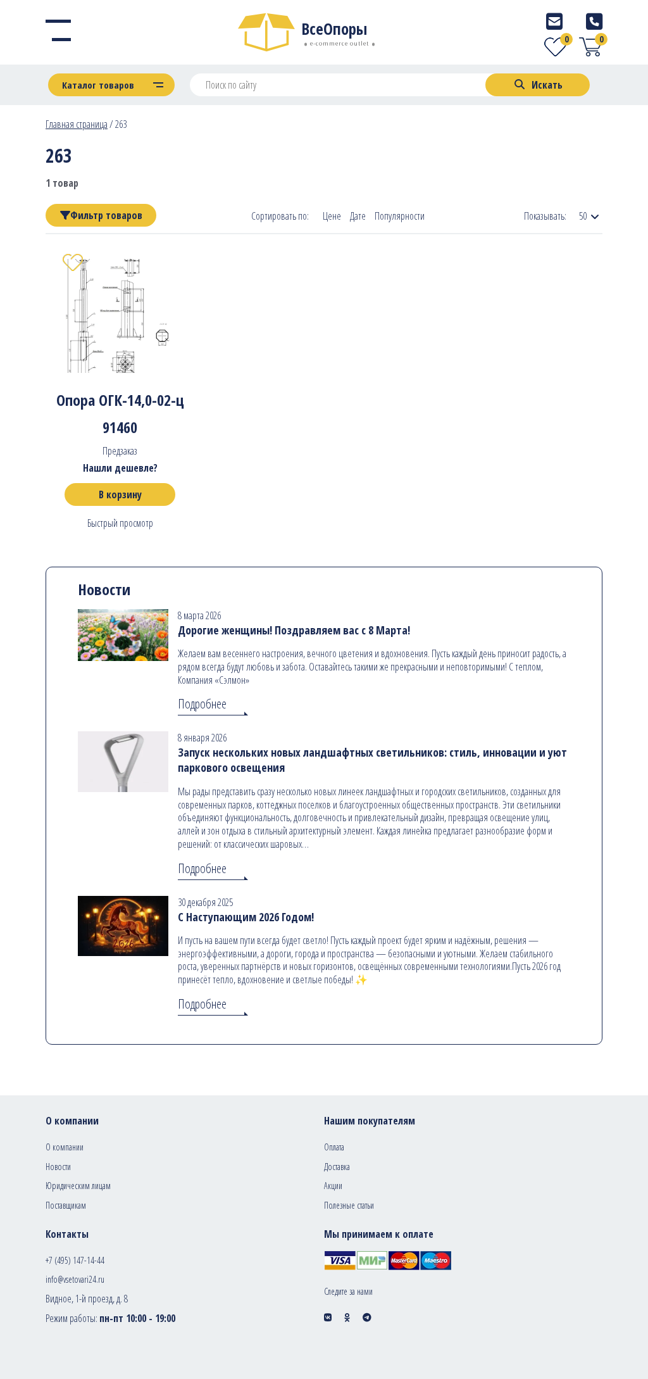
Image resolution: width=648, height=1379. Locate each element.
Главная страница (77, 124)
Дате (358, 216)
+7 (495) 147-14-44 (75, 1260)
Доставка (337, 1167)
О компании (65, 1147)
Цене (332, 216)
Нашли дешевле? (120, 468)
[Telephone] (594, 21)
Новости (58, 1167)
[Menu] (58, 32)
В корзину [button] (120, 494)
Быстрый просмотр (120, 523)
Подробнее (202, 703)
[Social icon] (328, 1317)
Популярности (400, 216)
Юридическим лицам (78, 1186)
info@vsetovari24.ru (75, 1279)
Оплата (334, 1147)
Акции (333, 1186)
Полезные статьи (349, 1205)
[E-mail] (554, 21)
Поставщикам (66, 1205)
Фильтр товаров (106, 215)
